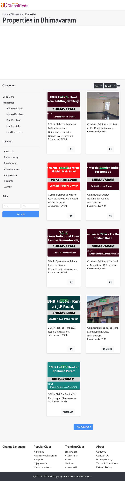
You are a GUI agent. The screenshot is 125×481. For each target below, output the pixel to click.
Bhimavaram (17, 14)
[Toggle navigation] (120, 5)
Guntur (8, 186)
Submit (21, 214)
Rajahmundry (11, 157)
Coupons (101, 451)
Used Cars (8, 96)
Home (5, 14)
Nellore (69, 463)
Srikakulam (71, 451)
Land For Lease (14, 131)
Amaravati (71, 467)
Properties (8, 102)
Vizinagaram (72, 455)
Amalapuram (11, 163)
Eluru (68, 459)
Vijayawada (10, 174)
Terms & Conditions (107, 463)
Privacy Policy (104, 459)
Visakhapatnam (12, 169)
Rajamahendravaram (45, 455)
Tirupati (8, 180)
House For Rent (15, 114)
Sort (97, 86)
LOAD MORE (83, 427)
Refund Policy (104, 467)
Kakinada (9, 151)
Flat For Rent (13, 120)
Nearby (109, 86)
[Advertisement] (62, 53)
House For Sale (14, 108)
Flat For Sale (13, 126)
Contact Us (102, 455)
